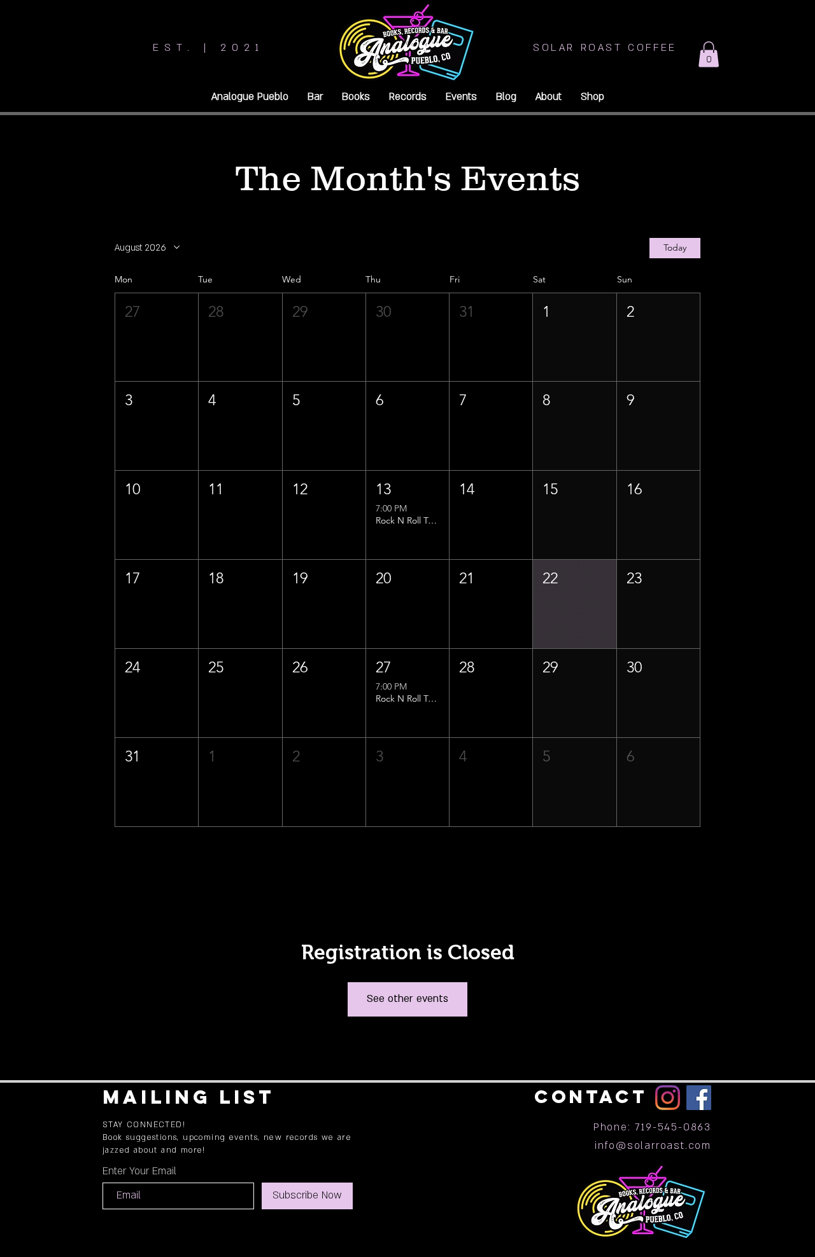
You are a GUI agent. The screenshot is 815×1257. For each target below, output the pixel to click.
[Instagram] (667, 1097)
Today (674, 247)
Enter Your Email (139, 1171)
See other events (407, 999)
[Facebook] (698, 1097)
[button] (708, 54)
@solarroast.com (663, 1146)
